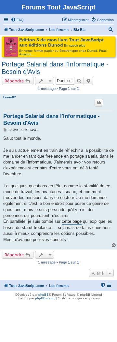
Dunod (92, 50)
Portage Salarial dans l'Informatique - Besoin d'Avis (55, 68)
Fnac (103, 50)
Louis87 (9, 97)
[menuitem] (17, 20)
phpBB (43, 294)
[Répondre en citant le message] (99, 103)
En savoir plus (74, 45)
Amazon (25, 54)
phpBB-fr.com (45, 298)
